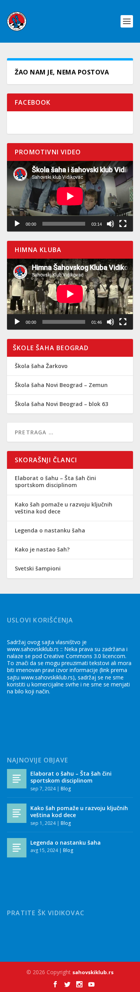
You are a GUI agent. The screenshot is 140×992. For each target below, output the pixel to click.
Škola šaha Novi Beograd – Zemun (61, 385)
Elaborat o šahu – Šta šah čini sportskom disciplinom (55, 481)
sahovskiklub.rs (93, 972)
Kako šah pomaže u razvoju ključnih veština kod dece (63, 508)
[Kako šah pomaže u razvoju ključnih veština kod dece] (16, 813)
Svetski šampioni (38, 568)
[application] (70, 196)
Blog (66, 788)
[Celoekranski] (123, 224)
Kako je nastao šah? (42, 549)
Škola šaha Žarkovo (41, 366)
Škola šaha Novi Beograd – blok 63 (61, 404)
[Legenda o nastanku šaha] (16, 847)
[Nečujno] (110, 224)
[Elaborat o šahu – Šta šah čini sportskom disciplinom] (16, 778)
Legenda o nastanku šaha (50, 530)
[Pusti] (17, 224)
